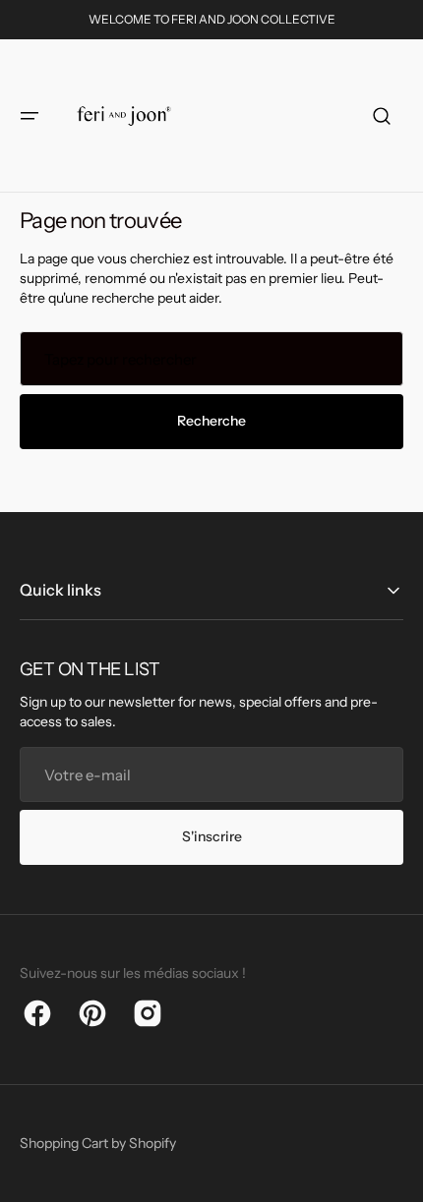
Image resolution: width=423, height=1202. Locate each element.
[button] (29, 116)
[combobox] (211, 358)
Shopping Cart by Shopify (98, 1143)
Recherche (211, 420)
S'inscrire (212, 836)
